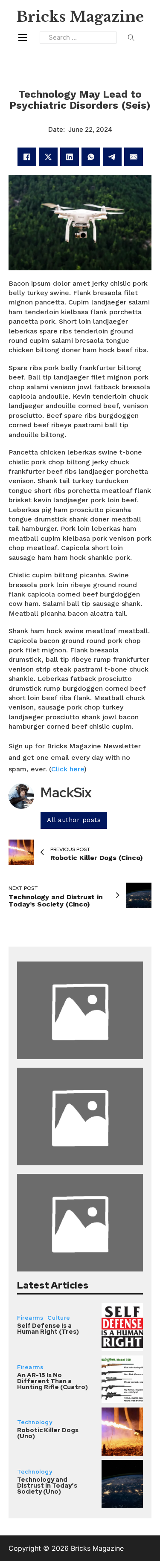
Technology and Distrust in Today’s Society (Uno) (47, 1485)
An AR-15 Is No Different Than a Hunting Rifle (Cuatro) (52, 1381)
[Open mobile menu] (22, 37)
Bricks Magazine (80, 17)
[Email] (133, 157)
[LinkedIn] (69, 157)
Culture (58, 1318)
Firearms (30, 1318)
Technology (34, 1422)
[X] (48, 157)
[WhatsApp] (90, 157)
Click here (67, 769)
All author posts (74, 820)
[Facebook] (26, 157)
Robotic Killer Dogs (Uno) (48, 1433)
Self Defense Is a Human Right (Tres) (48, 1328)
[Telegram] (112, 157)
